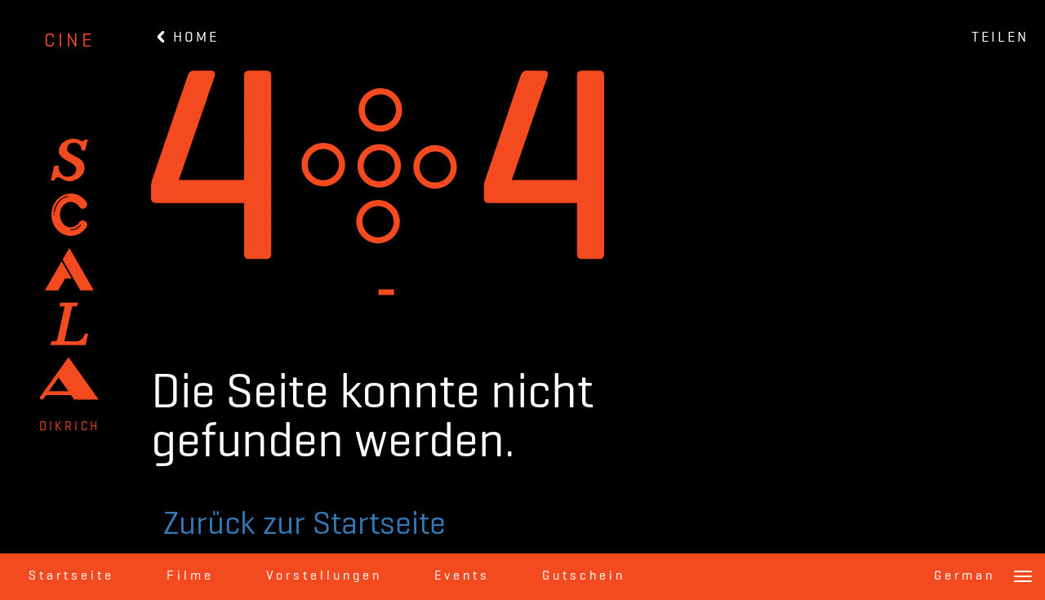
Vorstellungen (324, 576)
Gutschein (583, 576)
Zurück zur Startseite (304, 525)
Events (462, 576)
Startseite (71, 576)
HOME (193, 37)
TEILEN (1000, 37)
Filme (190, 576)
